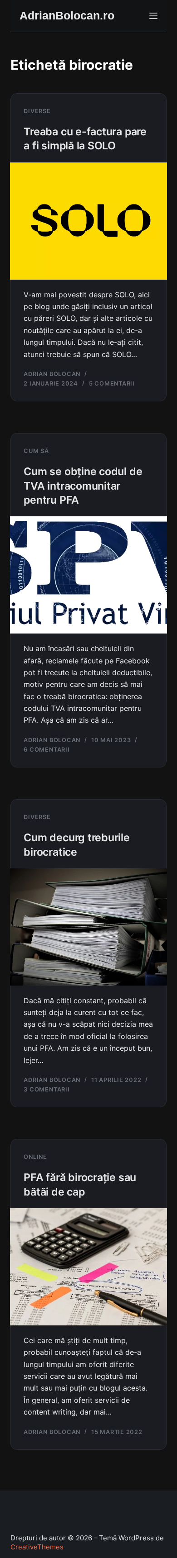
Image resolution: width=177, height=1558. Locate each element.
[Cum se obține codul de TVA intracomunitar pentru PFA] (88, 575)
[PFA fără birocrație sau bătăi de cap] (88, 1266)
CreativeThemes (37, 1547)
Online (35, 1156)
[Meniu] (153, 16)
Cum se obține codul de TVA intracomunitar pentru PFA (83, 485)
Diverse (37, 111)
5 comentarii (112, 383)
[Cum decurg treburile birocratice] (88, 927)
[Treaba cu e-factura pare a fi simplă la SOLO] (88, 221)
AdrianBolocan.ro (67, 15)
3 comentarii (46, 1089)
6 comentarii (46, 749)
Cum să (36, 451)
